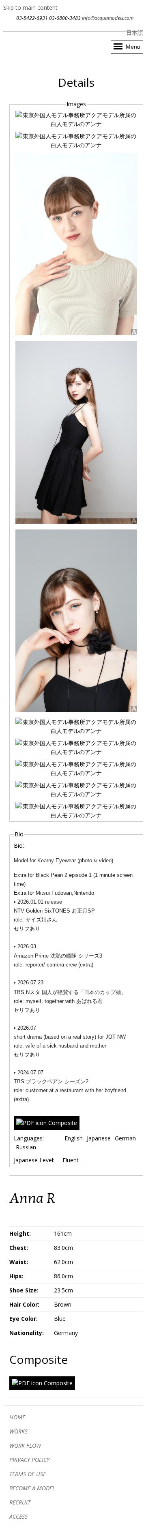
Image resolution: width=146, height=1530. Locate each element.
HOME (17, 1417)
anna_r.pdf (62, 1123)
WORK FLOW (25, 1445)
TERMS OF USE (27, 1474)
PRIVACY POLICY (29, 1460)
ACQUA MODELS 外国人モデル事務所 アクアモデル (42, 43)
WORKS (18, 1431)
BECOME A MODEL (32, 1488)
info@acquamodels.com (107, 18)
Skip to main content (30, 7)
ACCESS (18, 1516)
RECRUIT (19, 1502)
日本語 (134, 32)
